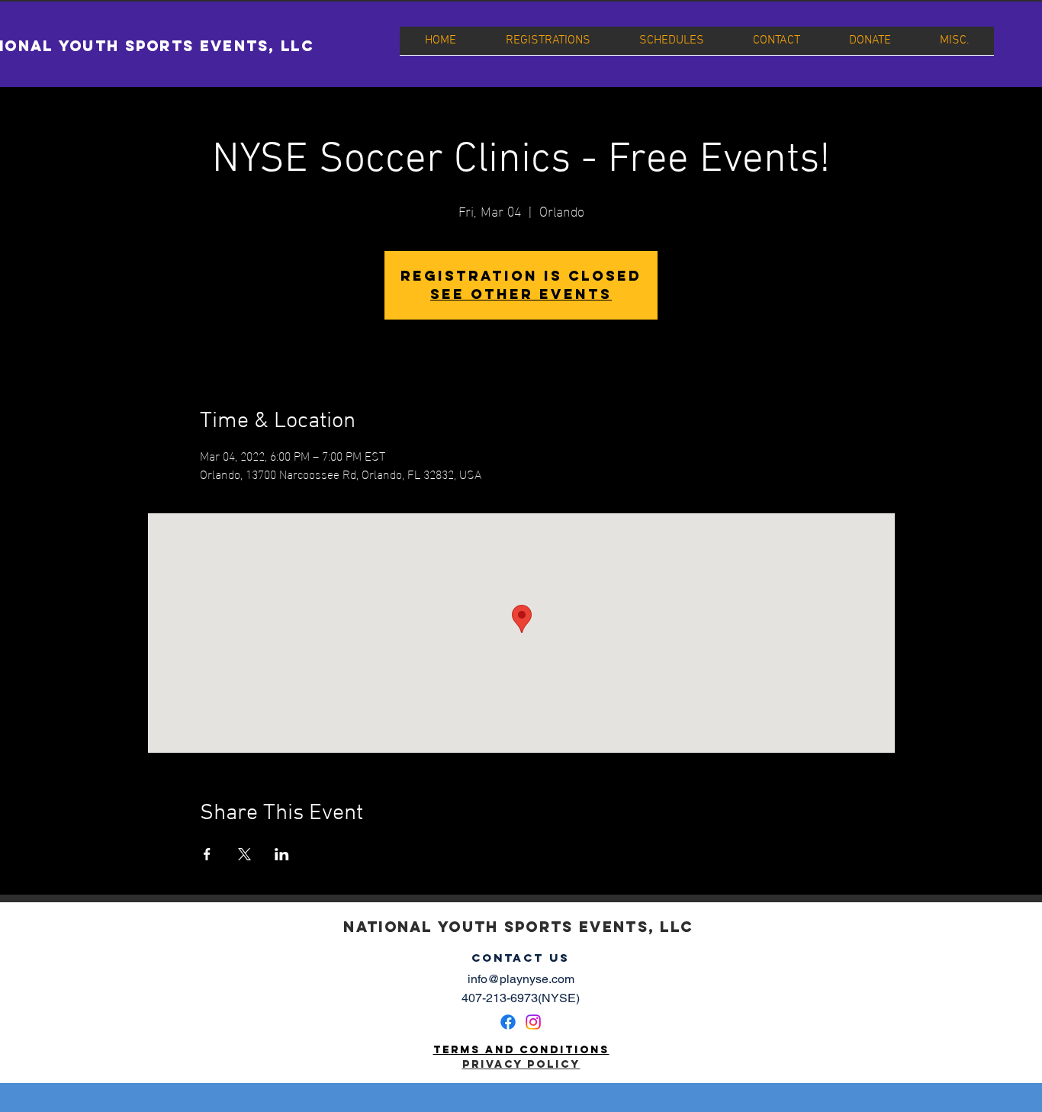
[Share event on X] (244, 854)
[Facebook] (508, 1022)
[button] (548, 46)
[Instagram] (533, 1022)
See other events (521, 294)
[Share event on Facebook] (207, 854)
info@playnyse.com (521, 979)
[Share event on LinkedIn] (282, 854)
